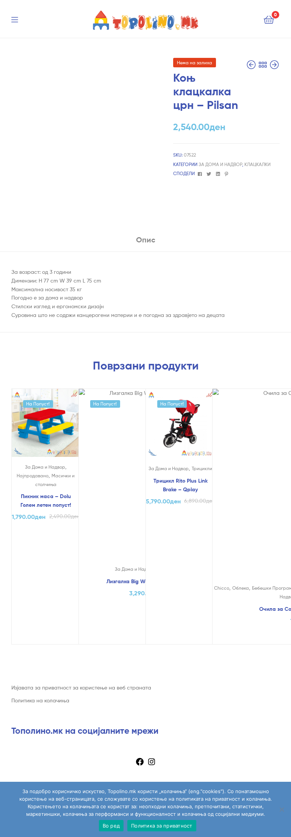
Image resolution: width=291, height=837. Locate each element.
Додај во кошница (45, 636)
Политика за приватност (161, 826)
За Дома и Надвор (220, 164)
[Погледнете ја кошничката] (269, 19)
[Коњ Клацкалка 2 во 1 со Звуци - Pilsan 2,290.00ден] (252, 65)
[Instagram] (151, 764)
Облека (240, 588)
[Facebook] (139, 764)
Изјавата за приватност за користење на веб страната (81, 687)
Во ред (111, 826)
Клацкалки (257, 164)
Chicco (221, 588)
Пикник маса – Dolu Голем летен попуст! (45, 500)
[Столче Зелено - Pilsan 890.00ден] (274, 65)
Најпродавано (32, 475)
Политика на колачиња (40, 700)
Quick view (45, 426)
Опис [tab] (145, 239)
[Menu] (19, 19)
